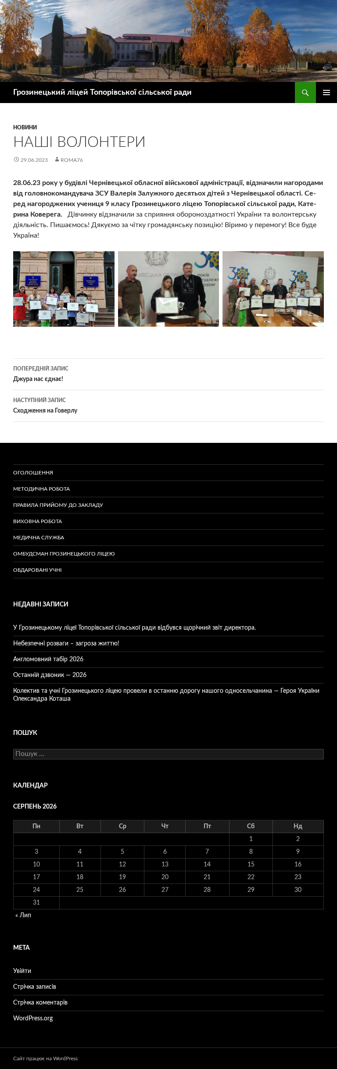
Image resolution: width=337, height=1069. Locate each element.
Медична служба (38, 537)
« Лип (23, 915)
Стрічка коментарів (40, 1003)
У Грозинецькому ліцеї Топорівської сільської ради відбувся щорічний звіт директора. (134, 628)
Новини (25, 127)
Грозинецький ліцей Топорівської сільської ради (102, 92)
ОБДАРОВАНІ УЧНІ (37, 570)
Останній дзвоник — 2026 (49, 675)
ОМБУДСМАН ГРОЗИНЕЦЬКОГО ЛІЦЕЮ (64, 553)
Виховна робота (37, 521)
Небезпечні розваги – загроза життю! (66, 644)
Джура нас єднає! (40, 374)
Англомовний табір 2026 (48, 659)
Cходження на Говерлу (45, 406)
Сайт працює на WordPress (45, 1058)
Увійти (22, 971)
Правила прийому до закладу (58, 505)
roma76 (72, 160)
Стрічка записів (34, 987)
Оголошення (33, 472)
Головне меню (326, 92)
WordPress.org (33, 1019)
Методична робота (41, 489)
